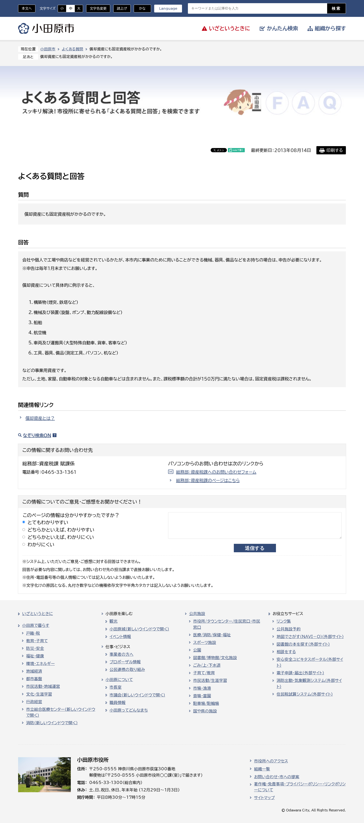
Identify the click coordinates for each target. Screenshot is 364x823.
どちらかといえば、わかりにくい (61, 537)
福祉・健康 (35, 656)
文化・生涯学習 (39, 694)
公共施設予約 (289, 629)
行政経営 (34, 702)
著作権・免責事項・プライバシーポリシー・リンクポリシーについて (300, 787)
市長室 (116, 687)
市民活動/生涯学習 (210, 680)
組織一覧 (262, 769)
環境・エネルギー (40, 663)
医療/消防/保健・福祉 (212, 635)
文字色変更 (98, 8)
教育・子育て (37, 641)
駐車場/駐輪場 (206, 703)
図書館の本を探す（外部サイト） (303, 644)
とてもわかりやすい (48, 522)
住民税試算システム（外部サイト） (305, 694)
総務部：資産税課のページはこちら (208, 480)
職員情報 (118, 702)
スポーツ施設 (204, 642)
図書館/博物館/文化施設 (215, 658)
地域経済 (34, 671)
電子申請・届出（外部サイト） (300, 673)
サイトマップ (264, 798)
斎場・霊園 (202, 696)
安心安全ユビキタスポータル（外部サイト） (310, 662)
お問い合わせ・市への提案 (276, 777)
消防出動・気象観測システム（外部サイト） (309, 683)
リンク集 (284, 621)
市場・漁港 (202, 688)
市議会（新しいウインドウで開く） (137, 695)
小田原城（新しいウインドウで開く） (139, 629)
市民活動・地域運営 (43, 686)
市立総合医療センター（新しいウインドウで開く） (60, 712)
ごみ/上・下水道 (207, 665)
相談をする (286, 652)
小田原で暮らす (35, 625)
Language (168, 8)
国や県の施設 (205, 711)
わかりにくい (41, 544)
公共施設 (197, 614)
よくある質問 (72, 49)
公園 (197, 650)
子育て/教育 (204, 673)
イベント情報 (120, 636)
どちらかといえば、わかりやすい (61, 529)
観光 (114, 621)
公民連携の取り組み (127, 669)
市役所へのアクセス (271, 761)
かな (140, 8)
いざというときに (37, 614)
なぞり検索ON (37, 435)
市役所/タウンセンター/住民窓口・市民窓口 (226, 624)
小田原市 (46, 28)
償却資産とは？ (40, 418)
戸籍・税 (33, 633)
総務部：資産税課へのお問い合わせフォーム (216, 472)
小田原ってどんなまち (129, 710)
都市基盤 (34, 679)
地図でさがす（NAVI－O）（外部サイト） (310, 636)
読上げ (122, 8)
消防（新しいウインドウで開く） (52, 723)
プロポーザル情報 (125, 662)
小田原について (119, 680)
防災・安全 (35, 648)
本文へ (27, 8)
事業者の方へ (121, 654)
